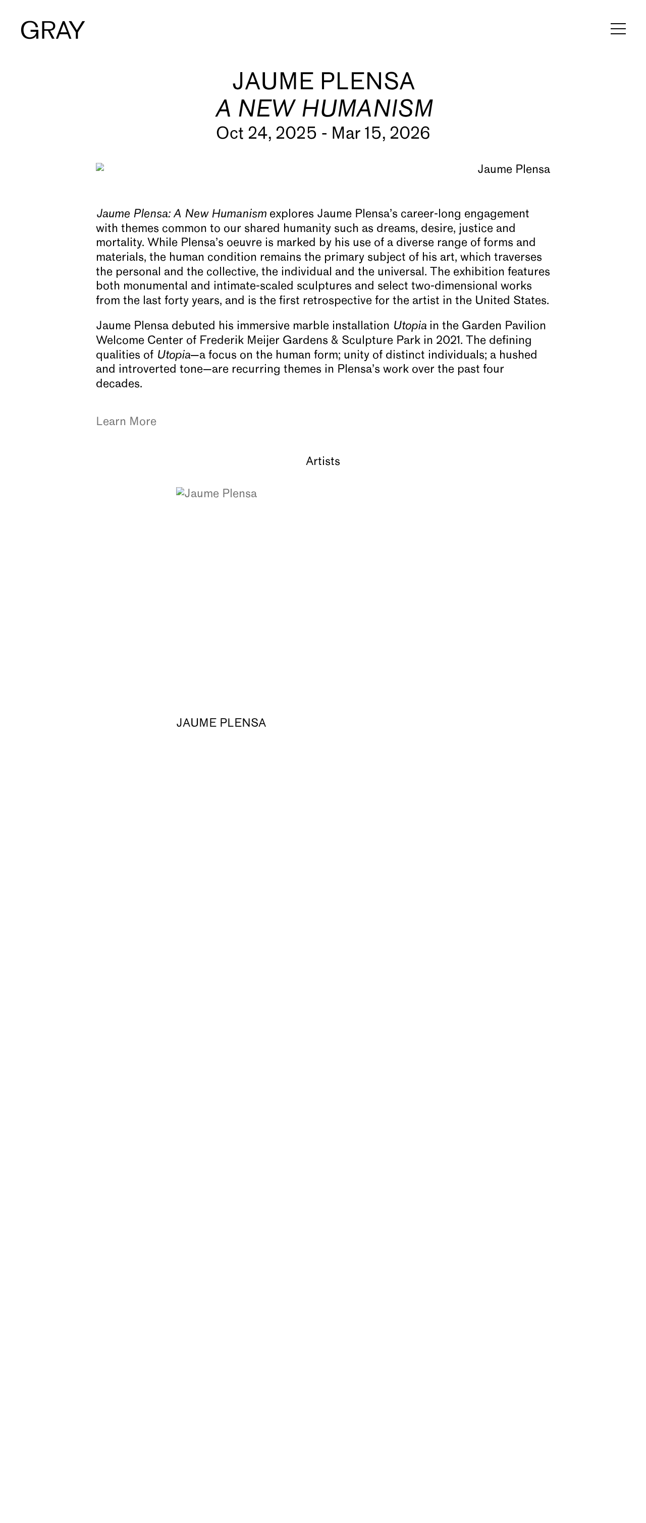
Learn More (126, 422)
